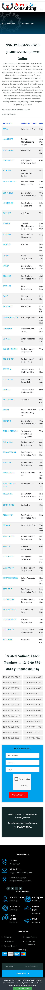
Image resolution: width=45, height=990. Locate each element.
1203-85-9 (7, 589)
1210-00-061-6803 (33, 677)
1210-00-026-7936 (11, 705)
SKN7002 (7, 640)
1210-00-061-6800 (11, 738)
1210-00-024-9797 (11, 677)
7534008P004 (9, 452)
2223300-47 (8, 629)
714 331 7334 (24, 827)
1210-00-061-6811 (32, 694)
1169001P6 (8, 494)
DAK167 (6, 223)
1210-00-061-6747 (11, 727)
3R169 (6, 256)
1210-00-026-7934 (11, 694)
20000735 (7, 329)
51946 (6, 129)
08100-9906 (8, 505)
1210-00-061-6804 (33, 682)
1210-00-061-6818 (33, 699)
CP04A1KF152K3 (10, 317)
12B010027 (8, 306)
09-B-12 (6, 389)
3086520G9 (8, 193)
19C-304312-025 (10, 349)
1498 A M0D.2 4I (10, 431)
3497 (5, 296)
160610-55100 (9, 182)
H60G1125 (7, 462)
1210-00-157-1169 (32, 738)
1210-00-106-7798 (33, 727)
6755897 (7, 234)
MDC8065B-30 (9, 609)
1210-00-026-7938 (11, 710)
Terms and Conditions (30, 942)
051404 (6, 525)
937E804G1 (8, 379)
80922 (6, 410)
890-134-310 (8, 536)
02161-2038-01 (9, 619)
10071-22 (7, 286)
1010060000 (8, 150)
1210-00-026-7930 (11, 688)
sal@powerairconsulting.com (23, 823)
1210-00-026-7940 (11, 716)
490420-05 (8, 203)
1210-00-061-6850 (33, 710)
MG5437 (7, 244)
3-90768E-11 (8, 399)
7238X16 (7, 339)
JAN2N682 (8, 139)
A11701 (6, 266)
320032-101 (8, 515)
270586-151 (8, 160)
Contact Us (9, 941)
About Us (8, 937)
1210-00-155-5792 (32, 732)
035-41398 (8, 442)
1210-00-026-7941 (11, 721)
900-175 (6, 546)
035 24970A (8, 599)
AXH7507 (7, 170)
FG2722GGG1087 (10, 578)
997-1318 (7, 213)
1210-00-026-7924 (11, 682)
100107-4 (7, 369)
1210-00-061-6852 (33, 716)
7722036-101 (8, 568)
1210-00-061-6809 (33, 688)
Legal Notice (31, 937)
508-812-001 (8, 359)
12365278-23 (8, 472)
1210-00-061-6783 (11, 732)
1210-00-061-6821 (32, 705)
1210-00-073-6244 (33, 721)
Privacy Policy (10, 946)
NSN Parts (11, 24)
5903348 (7, 276)
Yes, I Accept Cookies (22, 988)
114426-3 (7, 421)
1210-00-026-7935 (11, 699)
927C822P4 (8, 557)
